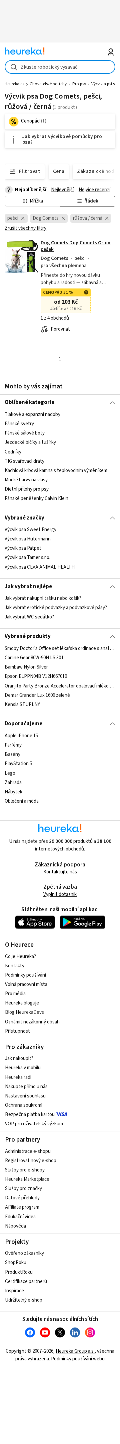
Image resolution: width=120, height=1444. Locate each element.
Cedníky (13, 451)
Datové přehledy (22, 1197)
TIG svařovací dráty (24, 460)
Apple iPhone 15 (21, 735)
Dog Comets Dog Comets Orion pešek (75, 246)
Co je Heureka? (20, 956)
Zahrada (13, 782)
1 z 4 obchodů (55, 318)
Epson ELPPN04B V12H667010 (36, 676)
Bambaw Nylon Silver (26, 667)
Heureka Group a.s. (75, 1351)
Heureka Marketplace (27, 1179)
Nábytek (13, 791)
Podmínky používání (25, 975)
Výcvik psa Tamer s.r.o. (27, 557)
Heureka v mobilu (23, 1067)
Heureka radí (18, 1077)
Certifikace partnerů (26, 1281)
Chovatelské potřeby (48, 84)
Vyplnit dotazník (60, 894)
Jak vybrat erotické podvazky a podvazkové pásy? (56, 607)
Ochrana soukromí (23, 1105)
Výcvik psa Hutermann (28, 538)
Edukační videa (20, 1216)
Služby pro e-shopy (25, 1169)
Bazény (12, 754)
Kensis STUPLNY (22, 704)
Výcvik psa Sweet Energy (30, 529)
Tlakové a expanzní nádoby (32, 414)
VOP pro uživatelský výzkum (34, 1123)
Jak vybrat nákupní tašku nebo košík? (43, 598)
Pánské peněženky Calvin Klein (36, 498)
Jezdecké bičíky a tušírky (30, 442)
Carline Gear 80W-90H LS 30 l (34, 657)
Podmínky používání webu (78, 1358)
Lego (10, 772)
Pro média (15, 993)
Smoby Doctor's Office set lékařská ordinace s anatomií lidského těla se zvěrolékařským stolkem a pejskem (60, 648)
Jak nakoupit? (19, 1058)
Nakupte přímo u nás (26, 1086)
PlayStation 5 (18, 763)
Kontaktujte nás (60, 871)
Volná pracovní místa (26, 984)
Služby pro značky (23, 1188)
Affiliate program (22, 1207)
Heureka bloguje (22, 1003)
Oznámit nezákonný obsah (32, 1021)
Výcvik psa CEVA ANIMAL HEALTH (40, 567)
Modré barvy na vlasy (26, 479)
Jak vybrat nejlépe (28, 587)
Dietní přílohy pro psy (27, 489)
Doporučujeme (23, 724)
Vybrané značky (24, 518)
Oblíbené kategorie (29, 402)
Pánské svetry (19, 423)
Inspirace (14, 1290)
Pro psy (79, 84)
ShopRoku (15, 1262)
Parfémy (13, 745)
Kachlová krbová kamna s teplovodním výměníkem (56, 470)
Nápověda (15, 1226)
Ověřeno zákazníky (24, 1253)
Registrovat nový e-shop (30, 1160)
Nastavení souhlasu (25, 1095)
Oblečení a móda (22, 800)
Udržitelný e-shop (23, 1300)
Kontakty (14, 965)
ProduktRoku (19, 1272)
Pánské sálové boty (25, 433)
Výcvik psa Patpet (23, 548)
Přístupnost (17, 1031)
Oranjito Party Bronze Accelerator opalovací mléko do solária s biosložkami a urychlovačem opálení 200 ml (60, 685)
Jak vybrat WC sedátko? (29, 616)
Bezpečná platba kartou (30, 1114)
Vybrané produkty (28, 636)
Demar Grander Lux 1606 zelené (37, 694)
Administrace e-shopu (28, 1151)
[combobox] (60, 67)
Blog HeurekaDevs (24, 1012)
